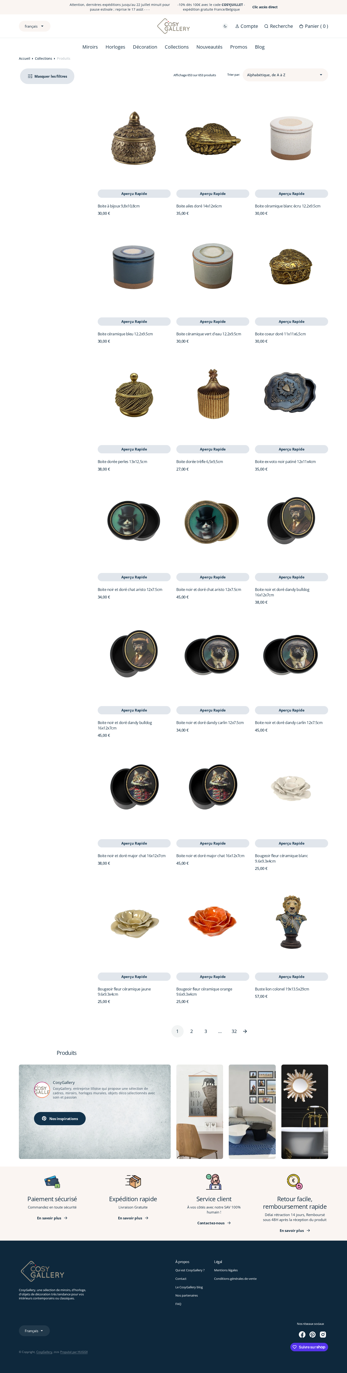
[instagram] (323, 1334)
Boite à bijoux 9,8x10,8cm (119, 206)
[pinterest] (312, 1334)
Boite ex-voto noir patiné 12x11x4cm (285, 461)
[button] (246, 26)
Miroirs (90, 47)
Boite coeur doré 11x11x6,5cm (280, 334)
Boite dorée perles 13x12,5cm (122, 461)
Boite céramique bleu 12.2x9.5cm (125, 334)
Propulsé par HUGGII (74, 1352)
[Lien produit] (134, 138)
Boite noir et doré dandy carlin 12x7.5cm (210, 722)
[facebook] (302, 1334)
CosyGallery (44, 1352)
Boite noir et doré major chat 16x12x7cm (132, 855)
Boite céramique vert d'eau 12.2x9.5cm (208, 334)
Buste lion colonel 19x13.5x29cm (282, 989)
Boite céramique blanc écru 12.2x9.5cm (287, 206)
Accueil (24, 58)
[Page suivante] (248, 1031)
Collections (43, 58)
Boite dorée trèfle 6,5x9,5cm (199, 461)
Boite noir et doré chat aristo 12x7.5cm (130, 589)
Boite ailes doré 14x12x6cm (199, 206)
